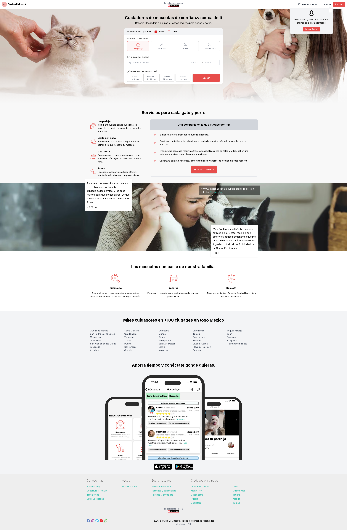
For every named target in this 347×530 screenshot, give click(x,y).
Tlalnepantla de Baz (237, 343)
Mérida (162, 334)
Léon (229, 334)
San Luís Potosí (167, 343)
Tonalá (127, 340)
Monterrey (95, 337)
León (235, 486)
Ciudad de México (99, 330)
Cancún (197, 350)
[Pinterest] (101, 522)
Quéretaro (196, 503)
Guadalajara (130, 334)
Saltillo (162, 347)
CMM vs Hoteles (95, 498)
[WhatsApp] (105, 522)
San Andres (130, 347)
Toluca (196, 334)
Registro (339, 4)
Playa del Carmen (202, 347)
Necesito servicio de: (137, 38)
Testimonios (93, 494)
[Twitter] (97, 522)
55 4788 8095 (129, 486)
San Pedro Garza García (102, 334)
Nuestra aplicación (161, 486)
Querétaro (164, 330)
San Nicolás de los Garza (103, 343)
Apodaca (94, 350)
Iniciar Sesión (311, 29)
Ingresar (328, 4)
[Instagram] (92, 522)
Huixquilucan (165, 340)
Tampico (231, 337)
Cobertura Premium (97, 490)
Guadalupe (95, 340)
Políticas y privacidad (162, 494)
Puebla (127, 343)
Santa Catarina (131, 330)
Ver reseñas (216, 192)
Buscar (206, 77)
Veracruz (163, 350)
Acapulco (232, 340)
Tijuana (162, 337)
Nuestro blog (93, 486)
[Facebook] (88, 522)
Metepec (197, 340)
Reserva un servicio (204, 169)
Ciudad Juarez (200, 343)
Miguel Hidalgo (234, 330)
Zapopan (129, 337)
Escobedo (95, 347)
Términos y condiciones (164, 490)
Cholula (128, 350)
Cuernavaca (199, 337)
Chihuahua (198, 330)
